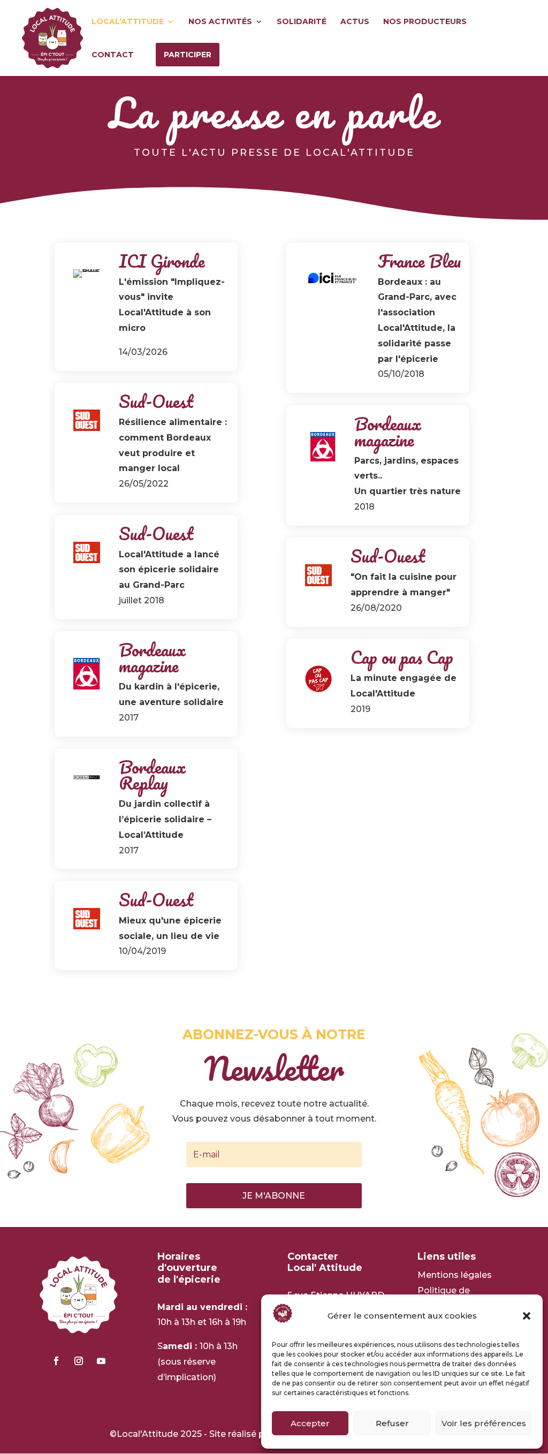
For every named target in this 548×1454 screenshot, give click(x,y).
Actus (354, 22)
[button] (526, 1316)
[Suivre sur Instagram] (78, 1360)
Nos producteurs (425, 22)
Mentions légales (454, 1275)
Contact (113, 55)
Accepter (310, 1423)
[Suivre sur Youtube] (101, 1360)
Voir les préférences (484, 1423)
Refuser (392, 1423)
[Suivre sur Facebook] (56, 1360)
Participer (187, 54)
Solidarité (301, 22)
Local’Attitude (128, 22)
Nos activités (220, 22)
